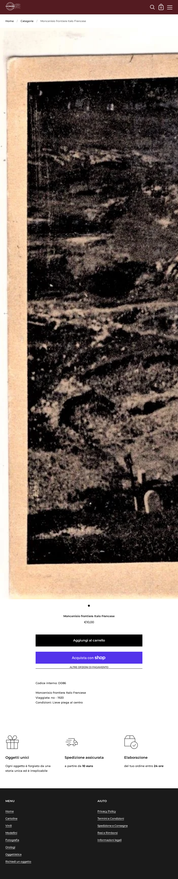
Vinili (8, 825)
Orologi (10, 847)
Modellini (11, 832)
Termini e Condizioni (110, 818)
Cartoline (11, 818)
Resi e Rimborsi (107, 832)
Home (9, 21)
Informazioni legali (109, 840)
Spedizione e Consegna (112, 825)
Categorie (27, 21)
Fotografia (12, 840)
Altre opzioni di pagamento (89, 667)
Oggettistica (13, 854)
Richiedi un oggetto (18, 861)
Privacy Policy (106, 811)
